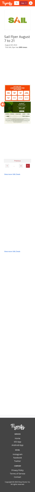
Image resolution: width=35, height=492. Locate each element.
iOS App (17, 441)
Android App (17, 445)
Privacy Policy (17, 470)
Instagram (17, 454)
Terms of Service (17, 473)
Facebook (17, 457)
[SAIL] (17, 20)
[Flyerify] (2, 3)
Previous (17, 161)
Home (17, 438)
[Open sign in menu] (31, 3)
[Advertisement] (17, 67)
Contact (17, 477)
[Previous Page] (2, 104)
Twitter (17, 461)
